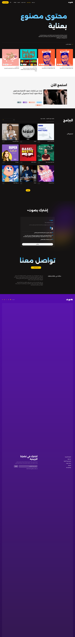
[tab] (50, 120)
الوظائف (15, 2)
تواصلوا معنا (5, 2)
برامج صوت (29, 2)
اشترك (16, 466)
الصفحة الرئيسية (68, 456)
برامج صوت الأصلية (67, 461)
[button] (10, 2)
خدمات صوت (23, 2)
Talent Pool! (36, 267)
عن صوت (33, 2)
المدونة (19, 2)
